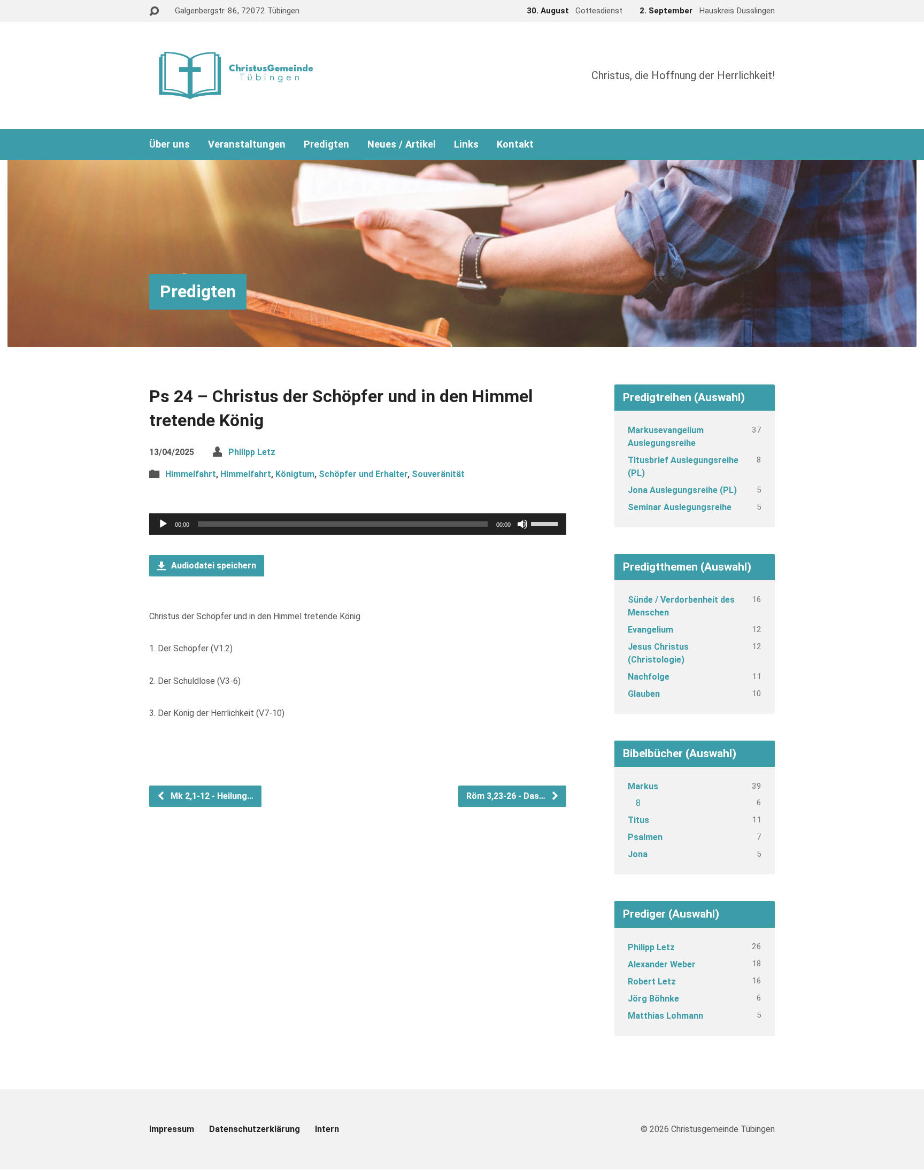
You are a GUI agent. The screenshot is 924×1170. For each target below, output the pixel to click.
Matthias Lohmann (665, 1016)
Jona (638, 854)
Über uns (169, 144)
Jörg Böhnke (653, 999)
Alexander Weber (662, 964)
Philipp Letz (251, 452)
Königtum (294, 474)
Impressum (171, 1129)
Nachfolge (648, 677)
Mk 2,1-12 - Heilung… (210, 796)
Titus (638, 820)
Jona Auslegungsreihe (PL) (682, 490)
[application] (357, 524)
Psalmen (645, 837)
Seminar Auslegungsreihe (680, 507)
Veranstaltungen (247, 144)
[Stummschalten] (522, 524)
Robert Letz (652, 981)
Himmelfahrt (190, 474)
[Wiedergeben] (163, 524)
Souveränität (438, 474)
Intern (327, 1129)
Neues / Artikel (401, 144)
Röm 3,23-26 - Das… (507, 796)
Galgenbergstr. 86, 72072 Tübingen (237, 11)
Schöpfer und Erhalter (363, 474)
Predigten (326, 144)
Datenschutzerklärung (254, 1129)
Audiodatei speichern (212, 565)
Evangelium (650, 630)
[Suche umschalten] (154, 11)
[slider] (546, 523)
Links (466, 144)
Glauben (644, 694)
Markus (643, 786)
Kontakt (515, 144)
